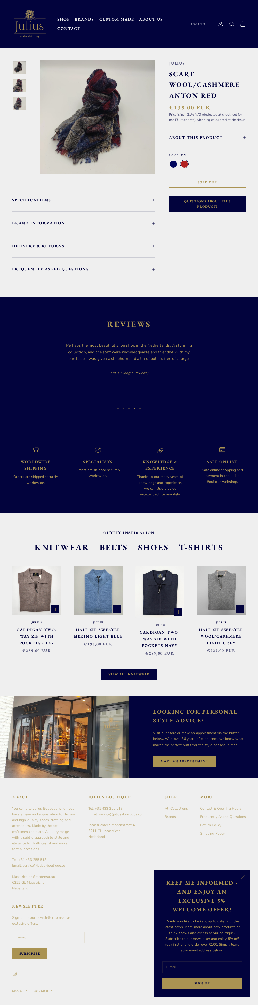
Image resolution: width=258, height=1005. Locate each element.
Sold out (207, 182)
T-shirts (201, 547)
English (198, 24)
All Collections (176, 808)
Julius (177, 63)
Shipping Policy (212, 833)
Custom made (116, 19)
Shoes (153, 547)
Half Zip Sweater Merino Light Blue (98, 633)
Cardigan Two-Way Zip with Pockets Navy (160, 639)
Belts (114, 547)
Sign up (202, 983)
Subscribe (29, 953)
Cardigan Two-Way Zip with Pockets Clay (37, 636)
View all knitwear (129, 674)
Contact (69, 28)
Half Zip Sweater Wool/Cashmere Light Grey (221, 636)
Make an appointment (184, 761)
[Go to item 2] (19, 85)
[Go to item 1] (19, 67)
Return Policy (210, 825)
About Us (151, 19)
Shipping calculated (212, 120)
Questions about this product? (207, 204)
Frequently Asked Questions (223, 816)
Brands (84, 19)
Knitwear (62, 547)
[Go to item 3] (19, 103)
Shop (63, 19)
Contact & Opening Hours (221, 808)
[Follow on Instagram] (14, 973)
